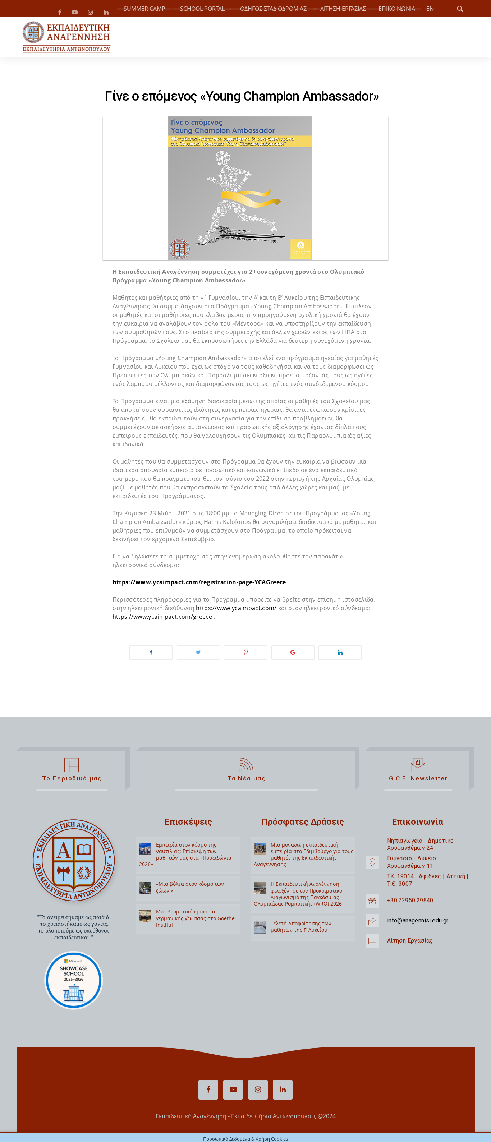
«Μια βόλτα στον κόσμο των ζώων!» (190, 890)
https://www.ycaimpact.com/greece (162, 619)
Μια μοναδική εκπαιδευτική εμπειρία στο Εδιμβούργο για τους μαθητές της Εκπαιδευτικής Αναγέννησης (303, 857)
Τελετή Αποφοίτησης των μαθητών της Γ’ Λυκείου (301, 929)
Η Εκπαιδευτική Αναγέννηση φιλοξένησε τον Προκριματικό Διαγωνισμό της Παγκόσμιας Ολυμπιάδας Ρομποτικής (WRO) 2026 (298, 896)
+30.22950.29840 (410, 903)
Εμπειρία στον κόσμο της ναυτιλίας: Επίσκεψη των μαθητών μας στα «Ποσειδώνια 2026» (185, 857)
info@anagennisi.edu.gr (418, 923)
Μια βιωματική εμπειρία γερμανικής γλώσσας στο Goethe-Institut (196, 921)
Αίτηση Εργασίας (410, 943)
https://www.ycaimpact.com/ (236, 611)
